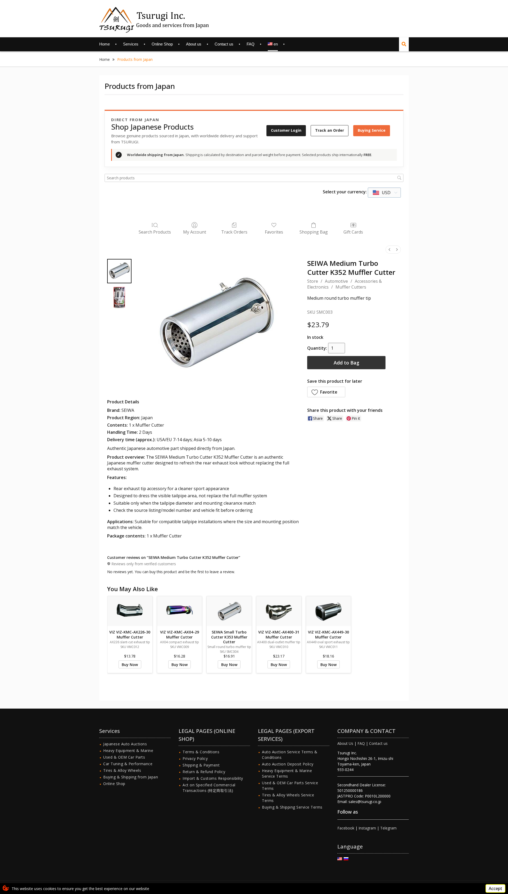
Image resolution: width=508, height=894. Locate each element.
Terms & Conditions (201, 751)
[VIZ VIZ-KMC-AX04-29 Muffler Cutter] (179, 611)
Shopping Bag (314, 232)
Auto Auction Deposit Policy (288, 764)
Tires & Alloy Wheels (122, 770)
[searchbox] (254, 178)
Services (130, 44)
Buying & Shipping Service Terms (292, 807)
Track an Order (329, 130)
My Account (194, 232)
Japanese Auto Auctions (125, 743)
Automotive (336, 281)
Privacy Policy (195, 758)
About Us (345, 743)
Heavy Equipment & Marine (128, 750)
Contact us (224, 44)
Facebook (345, 828)
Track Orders (234, 232)
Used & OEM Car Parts (124, 757)
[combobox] (384, 193)
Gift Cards (353, 232)
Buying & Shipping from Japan (130, 776)
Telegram (388, 828)
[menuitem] (389, 249)
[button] (326, 392)
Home (104, 44)
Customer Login (286, 130)
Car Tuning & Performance (127, 763)
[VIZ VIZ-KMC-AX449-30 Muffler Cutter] (328, 611)
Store (312, 281)
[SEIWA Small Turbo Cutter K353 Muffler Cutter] (229, 611)
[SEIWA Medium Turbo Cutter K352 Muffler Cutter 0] (119, 271)
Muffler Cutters (350, 287)
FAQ (251, 44)
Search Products (155, 232)
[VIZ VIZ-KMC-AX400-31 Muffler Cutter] (278, 611)
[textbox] (382, 192)
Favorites (274, 232)
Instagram (367, 828)
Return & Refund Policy (204, 771)
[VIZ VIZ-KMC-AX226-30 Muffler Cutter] (129, 611)
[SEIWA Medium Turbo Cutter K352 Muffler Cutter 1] (119, 297)
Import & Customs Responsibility (213, 778)
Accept (495, 888)
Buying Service (371, 130)
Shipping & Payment (201, 765)
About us (193, 44)
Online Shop (162, 44)
